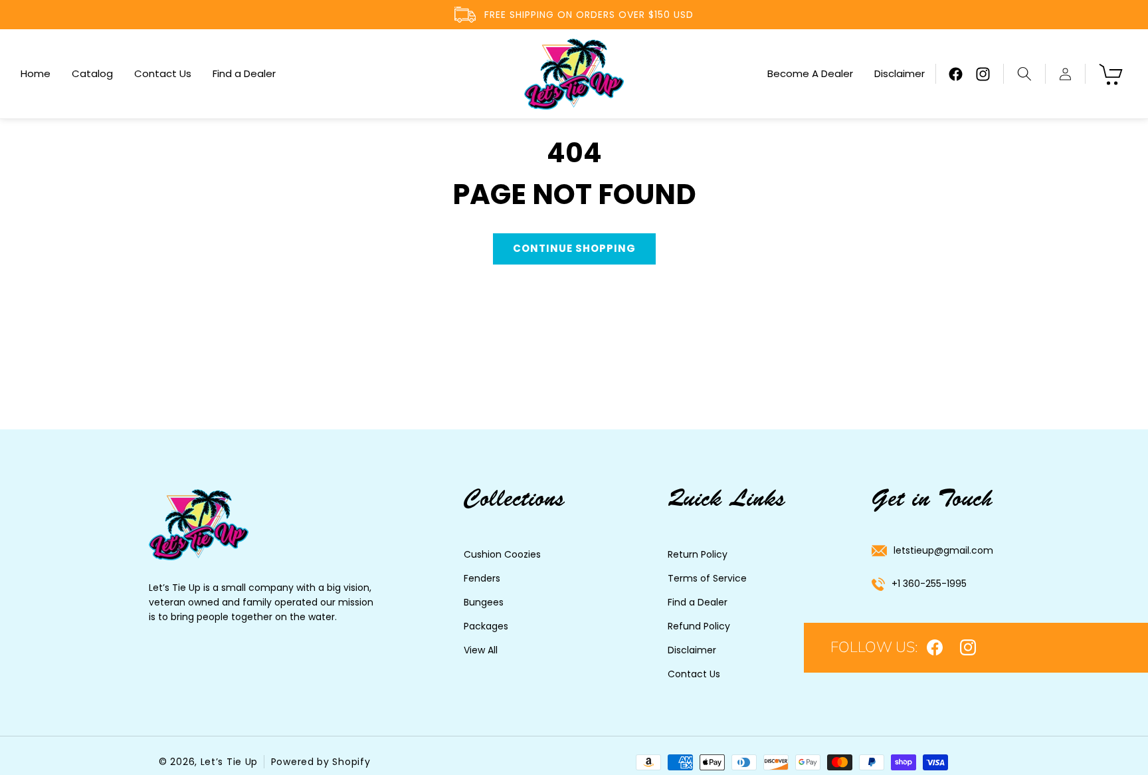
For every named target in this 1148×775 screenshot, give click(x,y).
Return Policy (697, 554)
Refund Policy (699, 626)
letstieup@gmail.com (943, 550)
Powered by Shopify (321, 761)
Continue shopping (574, 248)
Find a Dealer (697, 602)
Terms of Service (707, 578)
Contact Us (694, 674)
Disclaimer (692, 650)
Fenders (482, 578)
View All (481, 650)
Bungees (484, 602)
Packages (486, 626)
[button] (1024, 74)
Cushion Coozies (502, 554)
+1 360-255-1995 (929, 583)
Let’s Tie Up (229, 761)
